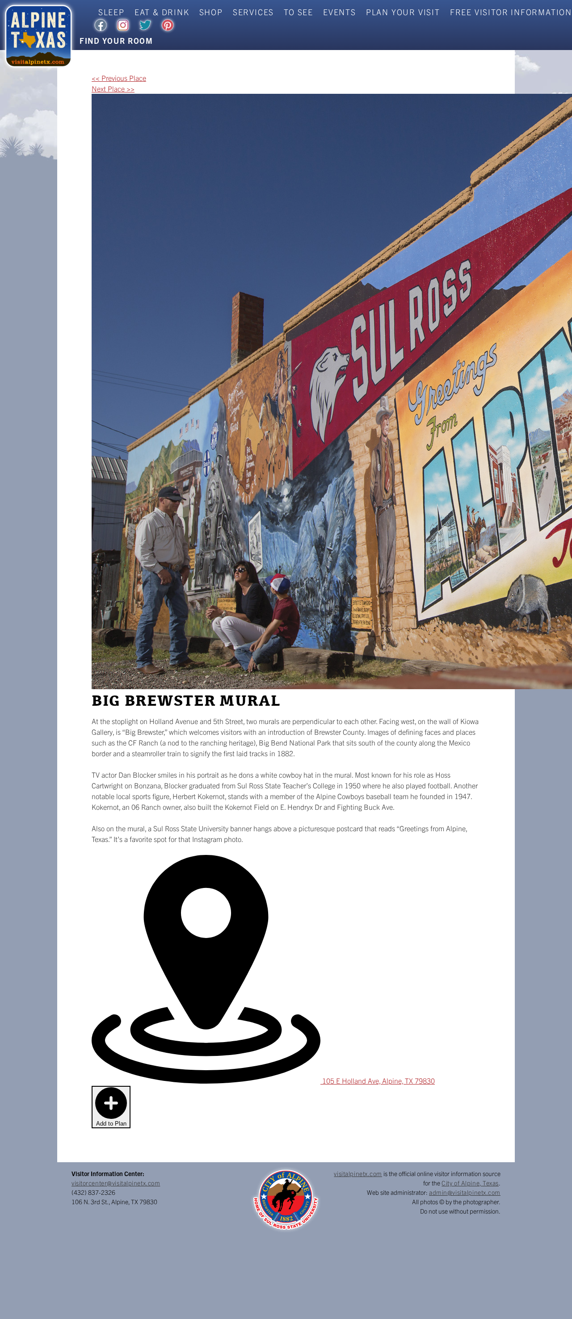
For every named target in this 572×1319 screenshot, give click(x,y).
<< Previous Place (119, 77)
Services (253, 12)
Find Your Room (116, 40)
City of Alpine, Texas (470, 1183)
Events (339, 12)
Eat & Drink (162, 12)
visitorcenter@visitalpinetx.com (116, 1183)
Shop (211, 12)
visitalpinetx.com (358, 1173)
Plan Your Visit (403, 12)
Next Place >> (113, 88)
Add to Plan (111, 1123)
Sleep (111, 12)
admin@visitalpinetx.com (464, 1192)
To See (298, 12)
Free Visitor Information (511, 12)
